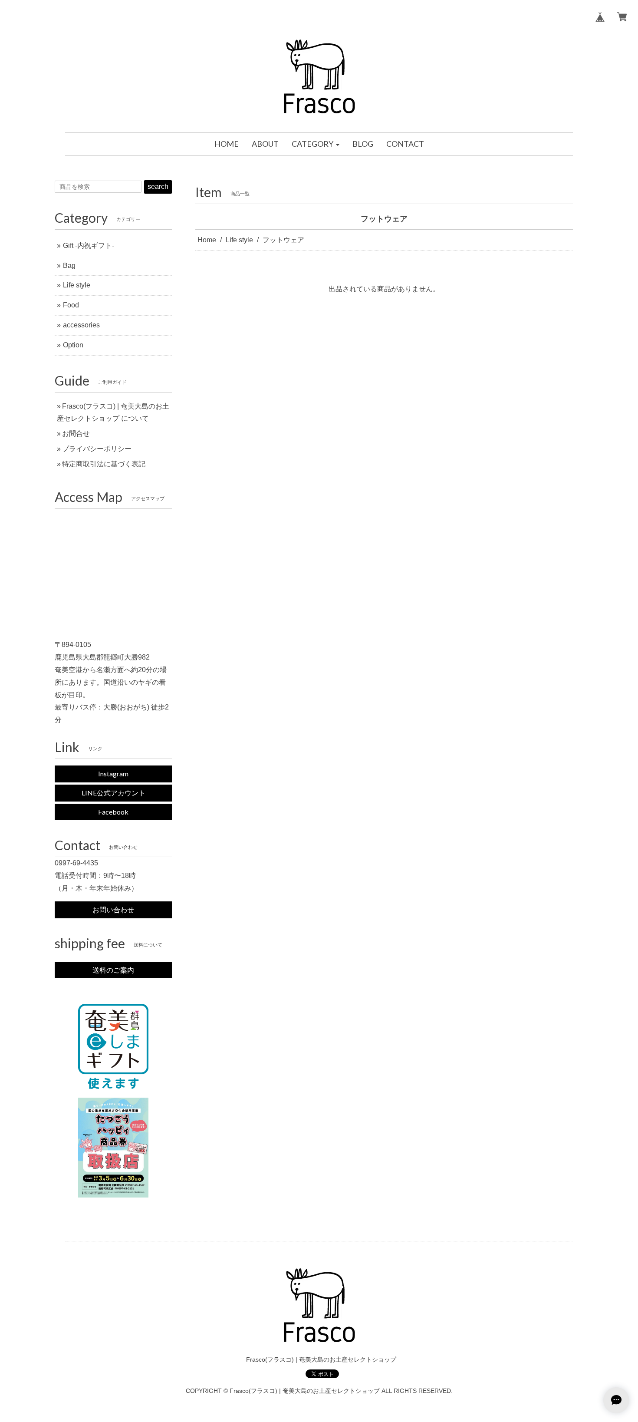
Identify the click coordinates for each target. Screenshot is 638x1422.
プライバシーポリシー (97, 448)
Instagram (113, 773)
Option (73, 345)
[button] (315, 144)
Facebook (113, 812)
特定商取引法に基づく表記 (103, 464)
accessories (81, 325)
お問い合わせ (113, 909)
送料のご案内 (113, 970)
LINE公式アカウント (113, 793)
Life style (239, 240)
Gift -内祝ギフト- (88, 245)
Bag (69, 265)
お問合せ (76, 433)
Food (71, 305)
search (158, 186)
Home (206, 240)
